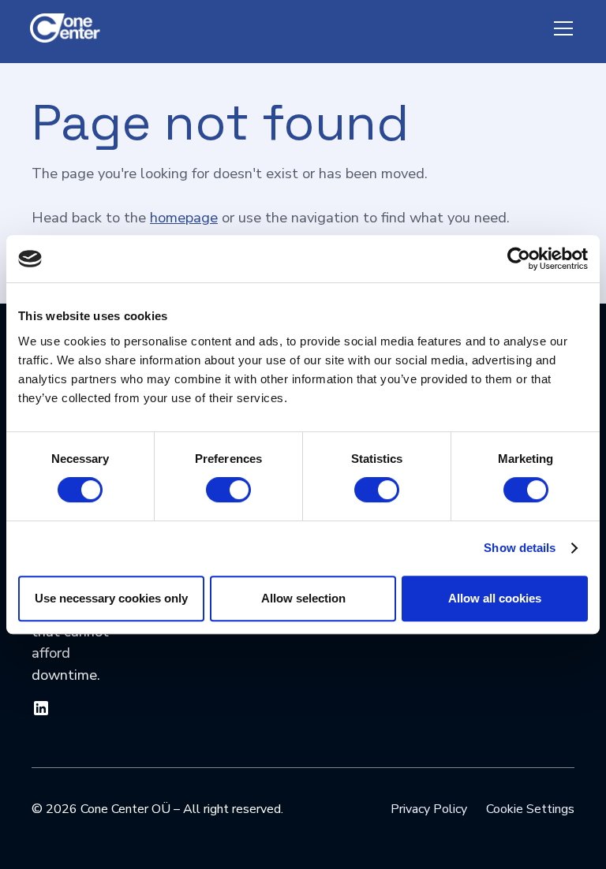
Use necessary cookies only (111, 598)
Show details (520, 547)
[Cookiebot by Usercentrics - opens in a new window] (519, 258)
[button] (560, 28)
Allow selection (303, 598)
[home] (69, 28)
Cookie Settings (530, 809)
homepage (184, 217)
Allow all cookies (494, 598)
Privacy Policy (429, 809)
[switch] (228, 489)
